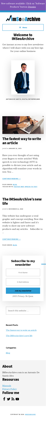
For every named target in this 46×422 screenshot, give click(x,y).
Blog (15, 184)
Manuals (6, 386)
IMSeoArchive (30, 414)
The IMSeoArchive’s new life (22, 201)
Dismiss (32, 7)
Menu (24, 27)
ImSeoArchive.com (23, 19)
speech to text (31, 186)
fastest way (19, 186)
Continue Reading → (11, 179)
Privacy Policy (9, 389)
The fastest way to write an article (21, 140)
